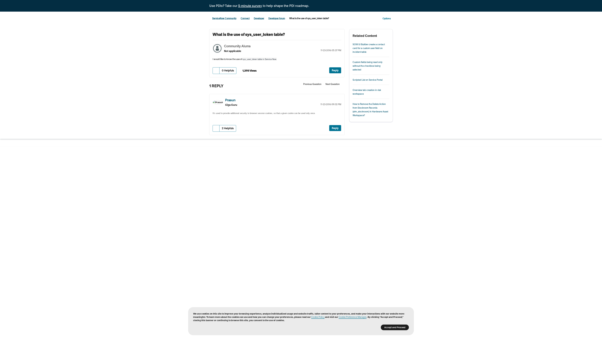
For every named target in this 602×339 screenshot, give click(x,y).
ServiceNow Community (224, 18)
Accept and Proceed (394, 327)
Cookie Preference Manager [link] (353, 317)
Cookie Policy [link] (318, 317)
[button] (216, 70)
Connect (245, 18)
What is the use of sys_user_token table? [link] (309, 18)
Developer (259, 18)
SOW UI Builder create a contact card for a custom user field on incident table (369, 48)
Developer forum (276, 18)
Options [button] (387, 18)
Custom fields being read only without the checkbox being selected (367, 66)
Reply (335, 70)
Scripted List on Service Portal (368, 79)
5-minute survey (250, 6)
